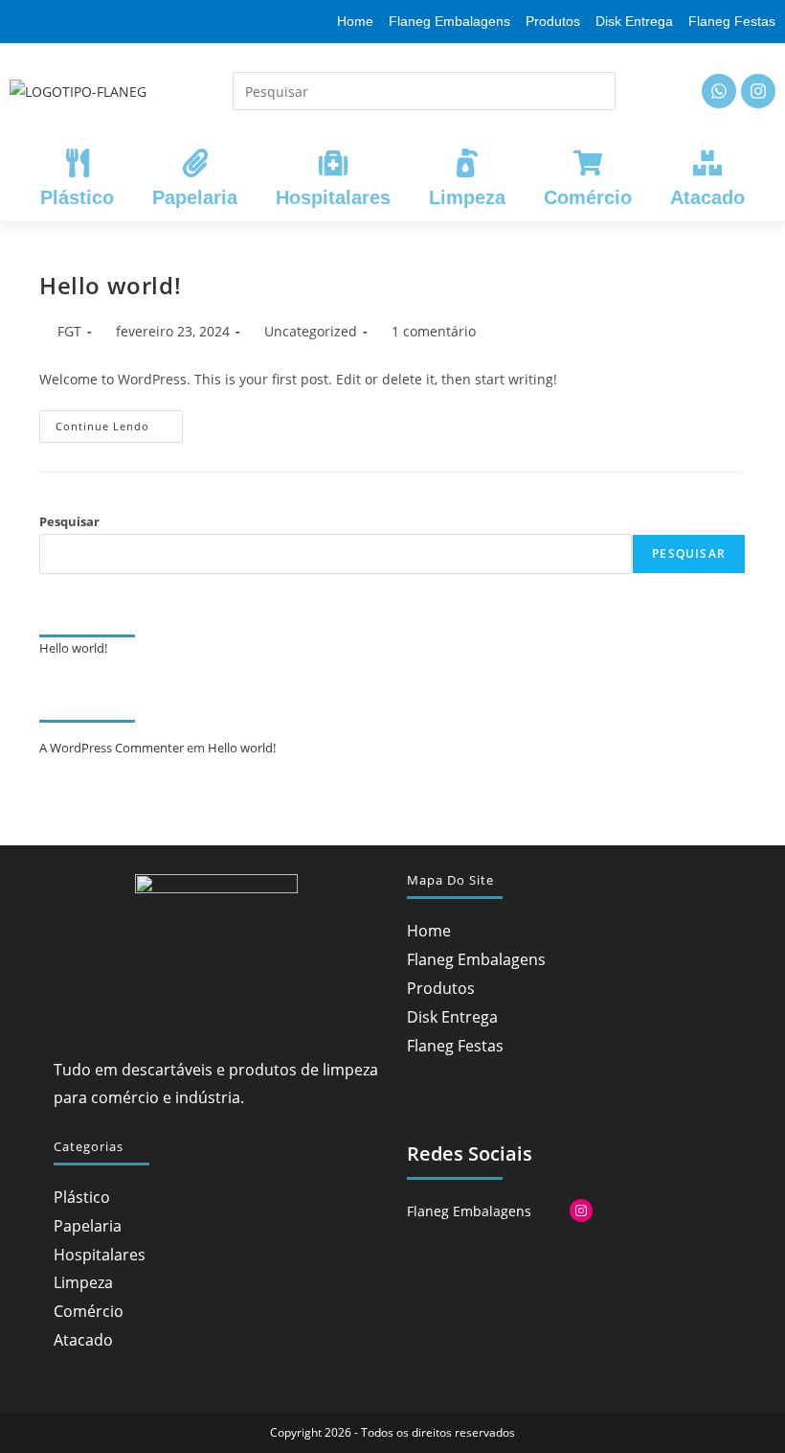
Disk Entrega (452, 1016)
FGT (69, 331)
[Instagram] (758, 91)
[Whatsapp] (719, 91)
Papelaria (194, 197)
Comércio (588, 197)
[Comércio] (587, 163)
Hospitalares (333, 197)
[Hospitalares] (333, 163)
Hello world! (110, 285)
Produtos (441, 988)
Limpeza (467, 197)
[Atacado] (707, 163)
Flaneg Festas (455, 1045)
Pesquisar (69, 521)
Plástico (77, 197)
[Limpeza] (467, 163)
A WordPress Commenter (111, 747)
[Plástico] (77, 163)
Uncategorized (310, 331)
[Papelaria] (195, 163)
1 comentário (434, 331)
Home (429, 930)
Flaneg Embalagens (476, 959)
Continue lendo (119, 421)
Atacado (707, 197)
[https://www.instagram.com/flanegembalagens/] (581, 1210)
